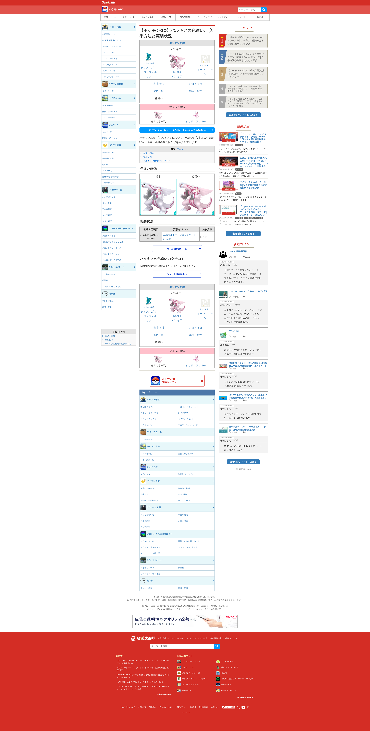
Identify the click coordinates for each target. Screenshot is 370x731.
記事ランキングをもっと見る (243, 114)
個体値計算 (185, 17)
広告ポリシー (182, 707)
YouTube (243, 707)
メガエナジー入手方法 (111, 260)
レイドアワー (108, 52)
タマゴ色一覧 (108, 105)
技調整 (105, 280)
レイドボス (223, 17)
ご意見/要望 (142, 707)
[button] (158, 197)
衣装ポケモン (108, 183)
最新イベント (129, 17)
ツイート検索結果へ (177, 274)
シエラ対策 (107, 215)
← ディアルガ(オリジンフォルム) (149, 70)
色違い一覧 (166, 17)
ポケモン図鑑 (147, 17)
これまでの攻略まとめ (111, 286)
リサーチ (241, 17)
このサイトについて (128, 707)
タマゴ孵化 (107, 171)
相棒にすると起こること (112, 242)
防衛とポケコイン (109, 138)
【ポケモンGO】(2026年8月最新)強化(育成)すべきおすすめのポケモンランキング (245, 73)
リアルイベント (108, 71)
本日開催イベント (109, 34)
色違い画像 (109, 336)
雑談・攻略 (107, 307)
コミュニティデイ (204, 17)
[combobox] (177, 49)
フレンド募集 (108, 301)
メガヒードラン (205, 70)
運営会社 (193, 707)
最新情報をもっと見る (243, 233)
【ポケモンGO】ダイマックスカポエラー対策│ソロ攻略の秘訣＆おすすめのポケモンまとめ (245, 40)
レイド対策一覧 (108, 118)
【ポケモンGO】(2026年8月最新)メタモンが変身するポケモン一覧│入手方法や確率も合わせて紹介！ (245, 57)
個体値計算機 (108, 158)
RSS (248, 707)
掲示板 (260, 17)
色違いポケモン (108, 152)
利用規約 (152, 707)
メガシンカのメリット (111, 254)
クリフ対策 (107, 221)
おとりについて (108, 197)
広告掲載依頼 (203, 707)
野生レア (106, 164)
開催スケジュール (109, 111)
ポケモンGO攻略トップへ (169, 380)
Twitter (238, 707)
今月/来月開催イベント (112, 40)
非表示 (121, 332)
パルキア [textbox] (176, 49)
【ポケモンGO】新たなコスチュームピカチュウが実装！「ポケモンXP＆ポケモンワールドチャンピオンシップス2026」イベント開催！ (245, 102)
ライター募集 (230, 707)
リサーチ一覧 (108, 91)
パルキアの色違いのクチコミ (117, 343)
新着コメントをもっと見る (243, 461)
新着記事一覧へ (165, 694)
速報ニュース (110, 17)
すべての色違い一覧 (177, 249)
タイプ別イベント (109, 65)
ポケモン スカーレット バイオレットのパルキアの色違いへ (177, 130)
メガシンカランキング (111, 248)
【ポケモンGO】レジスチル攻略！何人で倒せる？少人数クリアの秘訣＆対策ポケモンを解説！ (245, 88)
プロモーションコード (111, 77)
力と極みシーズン (109, 274)
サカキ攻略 (107, 203)
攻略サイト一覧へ (246, 697)
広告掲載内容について (243, 469)
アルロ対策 (107, 209)
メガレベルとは (108, 236)
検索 (264, 9)
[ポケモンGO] (108, 3)
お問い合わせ (216, 707)
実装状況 (108, 340)
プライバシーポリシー (166, 707)
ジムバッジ (107, 132)
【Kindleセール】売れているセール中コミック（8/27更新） (140, 682)
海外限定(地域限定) (110, 177)
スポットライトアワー (111, 46)
